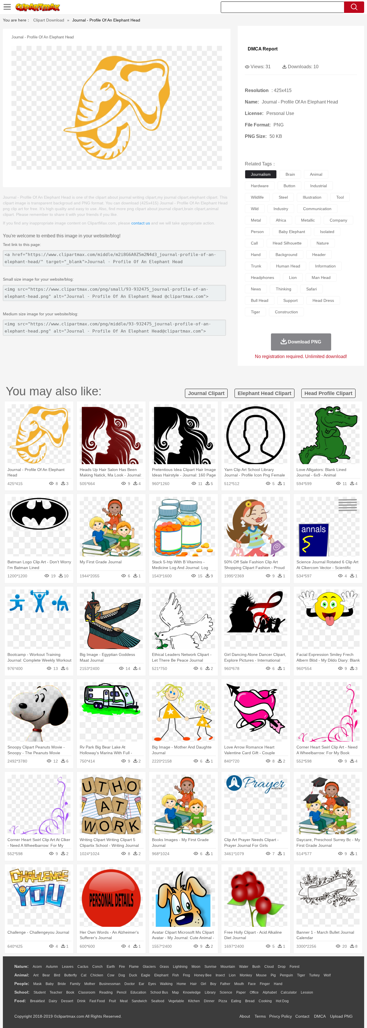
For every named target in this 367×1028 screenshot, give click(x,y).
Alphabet (270, 992)
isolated (327, 231)
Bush (256, 967)
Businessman (109, 984)
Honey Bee (203, 975)
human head (288, 266)
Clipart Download (48, 20)
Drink (81, 1001)
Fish (175, 975)
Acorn (37, 967)
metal (256, 220)
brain (290, 174)
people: (21, 983)
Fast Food (97, 1001)
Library (210, 992)
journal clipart (206, 393)
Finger (265, 984)
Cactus (82, 967)
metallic (308, 220)
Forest (294, 967)
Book (70, 992)
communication (317, 208)
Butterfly (70, 975)
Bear (46, 975)
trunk (256, 266)
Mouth (239, 984)
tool (340, 197)
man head (321, 277)
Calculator (289, 992)
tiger (255, 312)
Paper (241, 992)
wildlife (257, 197)
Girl (203, 984)
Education (138, 992)
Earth (111, 967)
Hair (193, 984)
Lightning (180, 967)
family (75, 984)
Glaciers (149, 967)
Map (175, 992)
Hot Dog (282, 1001)
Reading (106, 992)
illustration (312, 197)
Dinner (209, 1001)
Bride (62, 984)
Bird (57, 975)
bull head (259, 300)
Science (226, 992)
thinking (283, 289)
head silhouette (287, 243)
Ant (35, 975)
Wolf (327, 975)
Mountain (227, 967)
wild (255, 208)
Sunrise (210, 967)
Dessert (67, 1001)
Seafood (157, 1001)
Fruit (112, 1001)
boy (213, 984)
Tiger (301, 975)
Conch (97, 967)
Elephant (161, 975)
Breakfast (37, 1001)
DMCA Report (263, 48)
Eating (236, 1001)
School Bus (159, 992)
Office (254, 992)
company (338, 220)
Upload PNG (341, 1016)
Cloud (269, 967)
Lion (232, 975)
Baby (50, 984)
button (289, 185)
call (254, 243)
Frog (186, 975)
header (319, 254)
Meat (124, 1001)
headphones (262, 277)
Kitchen (194, 1001)
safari (311, 289)
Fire (122, 967)
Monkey (246, 975)
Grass (164, 967)
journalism (261, 174)
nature (323, 243)
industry (281, 208)
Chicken (96, 975)
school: (22, 992)
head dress (323, 300)
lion (293, 277)
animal (316, 174)
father (225, 984)
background (286, 254)
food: (20, 1000)
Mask (37, 984)
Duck (133, 975)
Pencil (121, 992)
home (181, 984)
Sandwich (139, 1001)
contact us (140, 223)
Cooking (265, 1001)
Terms (260, 1016)
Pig (273, 975)
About (244, 1016)
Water (243, 967)
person (257, 231)
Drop (282, 967)
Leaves (67, 967)
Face (252, 984)
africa (281, 220)
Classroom (86, 992)
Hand (278, 984)
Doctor (129, 984)
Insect (220, 975)
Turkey (314, 975)
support (290, 300)
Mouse (261, 975)
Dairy (53, 1001)
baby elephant (292, 231)
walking (166, 984)
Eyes (152, 984)
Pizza (222, 1001)
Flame (134, 967)
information (325, 266)
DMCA (319, 1016)
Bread (250, 1001)
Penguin (286, 975)
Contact (302, 1016)
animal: (21, 975)
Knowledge (192, 992)
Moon (196, 967)
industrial (318, 185)
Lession (307, 992)
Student (40, 992)
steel (283, 197)
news (256, 289)
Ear (141, 984)
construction (286, 312)
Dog (121, 975)
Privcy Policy (280, 1016)
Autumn (52, 967)
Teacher (56, 992)
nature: (21, 966)
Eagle (145, 975)
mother (89, 984)
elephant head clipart (264, 393)
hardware (260, 185)
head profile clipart (328, 393)
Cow (110, 975)
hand (256, 254)
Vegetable (176, 1001)
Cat (83, 975)
